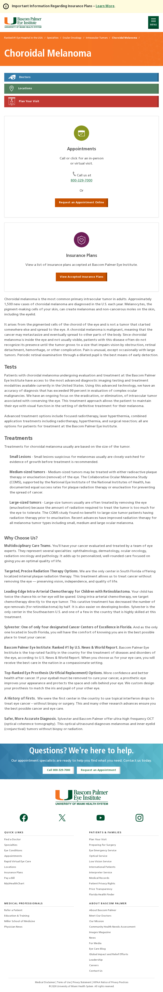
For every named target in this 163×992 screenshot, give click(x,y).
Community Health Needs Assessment (112, 927)
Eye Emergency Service (103, 850)
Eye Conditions (13, 850)
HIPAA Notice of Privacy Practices (110, 982)
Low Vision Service (100, 861)
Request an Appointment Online (81, 202)
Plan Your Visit (28, 101)
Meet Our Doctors (100, 916)
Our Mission (96, 921)
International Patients (102, 867)
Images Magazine (100, 932)
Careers (94, 965)
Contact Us (96, 971)
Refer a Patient (13, 910)
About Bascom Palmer (102, 910)
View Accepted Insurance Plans (81, 277)
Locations (24, 88)
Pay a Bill (9, 878)
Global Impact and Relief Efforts (108, 954)
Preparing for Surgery (102, 845)
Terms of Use (64, 982)
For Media (95, 943)
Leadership (96, 960)
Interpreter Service (100, 872)
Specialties (10, 845)
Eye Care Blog (97, 949)
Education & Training (16, 916)
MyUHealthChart (14, 883)
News (92, 938)
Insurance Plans (13, 872)
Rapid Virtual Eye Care (17, 861)
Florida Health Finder (101, 894)
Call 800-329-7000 (58, 770)
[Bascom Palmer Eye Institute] (22, 22)
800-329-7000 (81, 180)
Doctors (24, 77)
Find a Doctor (12, 839)
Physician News (13, 927)
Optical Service (98, 856)
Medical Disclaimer (45, 982)
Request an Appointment (98, 770)
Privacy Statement (82, 982)
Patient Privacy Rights (102, 883)
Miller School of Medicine (19, 921)
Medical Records (99, 878)
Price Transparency (100, 889)
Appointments (13, 856)
